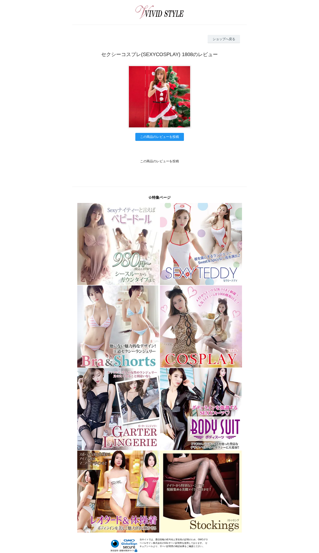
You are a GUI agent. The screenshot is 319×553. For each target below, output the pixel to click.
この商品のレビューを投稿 (159, 137)
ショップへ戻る (224, 39)
